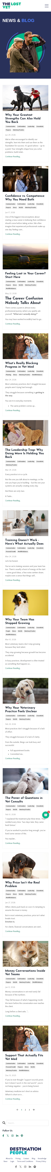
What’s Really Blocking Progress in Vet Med (21, 365)
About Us (9, 1159)
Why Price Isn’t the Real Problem (22, 884)
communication (10, 126)
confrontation (21, 126)
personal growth (11, 551)
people (8, 631)
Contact (26, 1159)
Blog (33, 1159)
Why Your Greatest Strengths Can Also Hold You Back (22, 119)
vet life (21, 207)
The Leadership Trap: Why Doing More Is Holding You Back (24, 454)
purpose (8, 130)
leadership (31, 126)
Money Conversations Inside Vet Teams (25, 972)
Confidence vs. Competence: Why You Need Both (25, 198)
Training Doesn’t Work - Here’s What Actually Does (24, 542)
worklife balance (11, 288)
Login (12, 1161)
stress (15, 207)
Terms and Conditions (25, 1161)
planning (8, 375)
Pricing (18, 1159)
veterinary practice (18, 130)
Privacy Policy (41, 1161)
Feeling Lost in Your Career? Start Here (25, 275)
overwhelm (40, 126)
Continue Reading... (13, 156)
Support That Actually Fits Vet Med (24, 1057)
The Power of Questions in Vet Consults (24, 800)
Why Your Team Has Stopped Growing (19, 621)
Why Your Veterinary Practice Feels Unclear (21, 709)
